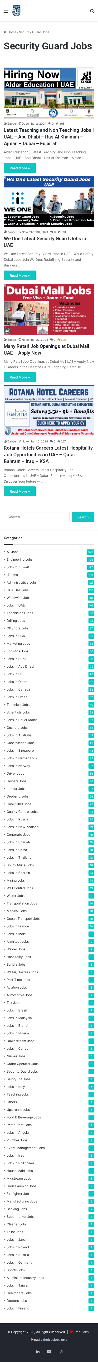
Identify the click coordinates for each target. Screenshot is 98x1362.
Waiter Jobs (15, 896)
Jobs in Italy (16, 1087)
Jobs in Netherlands (22, 758)
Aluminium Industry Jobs (25, 1278)
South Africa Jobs (20, 865)
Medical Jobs (17, 911)
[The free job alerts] (16, 10)
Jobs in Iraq (15, 1155)
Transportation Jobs (22, 903)
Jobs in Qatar (17, 682)
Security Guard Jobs (22, 1071)
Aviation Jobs (17, 987)
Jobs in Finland (18, 1308)
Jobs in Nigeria (18, 1033)
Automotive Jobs (19, 995)
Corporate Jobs (18, 834)
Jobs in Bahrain (18, 873)
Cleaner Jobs (17, 1224)
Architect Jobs (18, 941)
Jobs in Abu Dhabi (20, 666)
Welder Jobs (16, 949)
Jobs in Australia (19, 735)
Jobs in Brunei (17, 1025)
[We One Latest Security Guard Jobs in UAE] (49, 201)
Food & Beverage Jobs (24, 1117)
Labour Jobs (16, 789)
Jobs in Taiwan (18, 1285)
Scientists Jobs (18, 712)
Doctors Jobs (17, 1301)
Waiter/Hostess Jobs (22, 972)
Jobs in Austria (18, 1255)
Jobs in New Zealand (23, 827)
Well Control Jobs (20, 888)
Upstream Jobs (18, 1110)
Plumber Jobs (17, 1140)
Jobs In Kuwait (18, 567)
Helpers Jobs (16, 781)
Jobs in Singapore (20, 750)
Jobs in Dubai (17, 659)
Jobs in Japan (17, 1239)
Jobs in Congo (17, 1048)
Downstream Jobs (20, 1041)
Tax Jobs (13, 1003)
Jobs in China (17, 850)
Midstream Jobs (19, 1178)
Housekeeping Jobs (21, 1186)
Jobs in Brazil (17, 1010)
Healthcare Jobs (19, 1293)
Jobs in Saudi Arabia (22, 720)
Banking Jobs (17, 1209)
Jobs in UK (15, 674)
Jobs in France (18, 926)
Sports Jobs (16, 1270)
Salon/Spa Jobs (18, 1079)
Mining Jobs (16, 880)
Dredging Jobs (18, 796)
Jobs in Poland (18, 1247)
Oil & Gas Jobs (18, 590)
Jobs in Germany (19, 1262)
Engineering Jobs (20, 559)
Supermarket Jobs (20, 1216)
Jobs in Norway (18, 766)
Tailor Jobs (15, 1232)
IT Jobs (12, 575)
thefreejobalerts (55, 1339)
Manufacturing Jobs (22, 1201)
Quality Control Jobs (22, 812)
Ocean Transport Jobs (23, 918)
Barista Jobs (16, 964)
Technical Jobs (18, 705)
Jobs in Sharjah (18, 842)
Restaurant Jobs (19, 1125)
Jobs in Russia (17, 819)
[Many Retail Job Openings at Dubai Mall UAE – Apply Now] (49, 309)
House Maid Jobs (20, 1171)
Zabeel (12, 123)
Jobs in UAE (16, 605)
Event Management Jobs (26, 1148)
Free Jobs (81, 1332)
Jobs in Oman (17, 697)
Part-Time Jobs (18, 980)
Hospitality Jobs (19, 957)
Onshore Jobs (17, 727)
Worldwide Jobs (18, 598)
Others (12, 1102)
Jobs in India (16, 934)
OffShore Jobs (18, 628)
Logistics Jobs (17, 651)
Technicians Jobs (20, 613)
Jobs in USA (16, 636)
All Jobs (12, 552)
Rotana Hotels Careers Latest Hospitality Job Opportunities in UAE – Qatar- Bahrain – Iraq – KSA (48, 454)
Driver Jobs (15, 773)
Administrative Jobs (22, 582)
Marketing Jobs (18, 643)
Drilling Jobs (16, 620)
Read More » (20, 168)
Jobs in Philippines (20, 1163)
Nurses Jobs (16, 1056)
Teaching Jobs (18, 1094)
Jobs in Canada (18, 689)
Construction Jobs (20, 743)
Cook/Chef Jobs (19, 804)
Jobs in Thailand (19, 857)
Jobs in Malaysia (19, 1018)
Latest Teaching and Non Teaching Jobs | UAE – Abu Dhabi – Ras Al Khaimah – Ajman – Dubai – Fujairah (49, 136)
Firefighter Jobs (18, 1194)
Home (11, 32)
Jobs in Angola (18, 1132)
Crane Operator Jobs (23, 1064)
